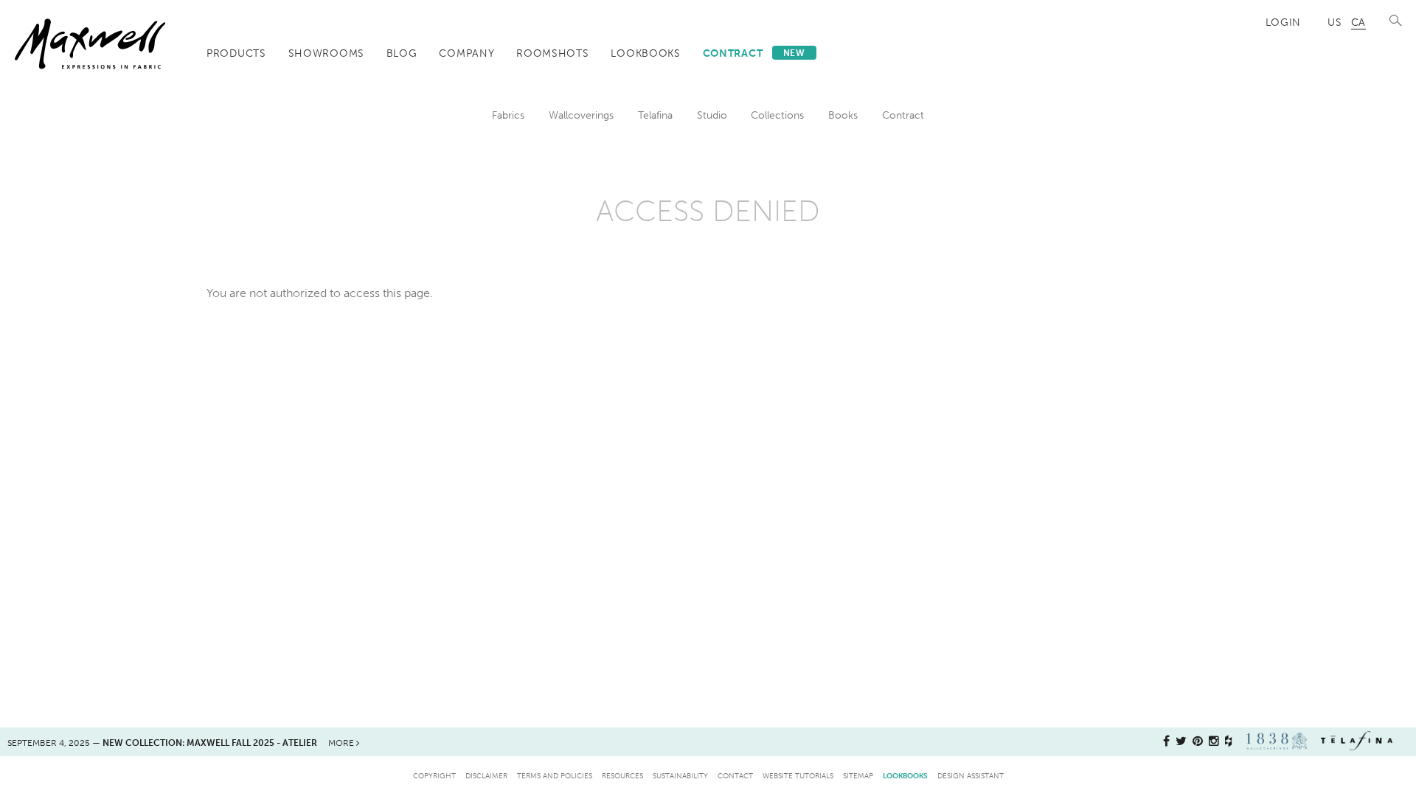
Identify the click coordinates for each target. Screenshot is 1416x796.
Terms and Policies (554, 776)
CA (1358, 22)
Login (1284, 22)
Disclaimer (486, 776)
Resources (622, 776)
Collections (777, 115)
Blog (401, 53)
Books (843, 115)
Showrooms (326, 53)
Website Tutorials (798, 776)
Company (466, 53)
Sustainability (680, 776)
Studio (712, 115)
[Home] (90, 43)
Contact (735, 776)
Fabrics (508, 115)
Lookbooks (645, 53)
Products (236, 53)
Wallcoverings (581, 115)
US (1335, 22)
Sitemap (858, 776)
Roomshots (552, 53)
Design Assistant (970, 776)
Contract (754, 53)
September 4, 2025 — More (181, 743)
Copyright (434, 776)
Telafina (655, 115)
